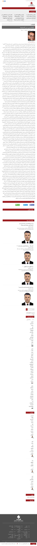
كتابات (12, 535)
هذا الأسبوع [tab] (28, 319)
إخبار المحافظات (17, 526)
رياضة (12, 527)
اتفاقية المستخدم (10, 537)
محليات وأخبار (11, 526)
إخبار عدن (26, 527)
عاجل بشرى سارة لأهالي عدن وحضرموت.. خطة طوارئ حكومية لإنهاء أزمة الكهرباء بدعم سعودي (7, 17)
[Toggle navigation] (33, 8)
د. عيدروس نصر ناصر (31, 41)
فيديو (26, 537)
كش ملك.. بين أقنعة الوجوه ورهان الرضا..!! (25, 246)
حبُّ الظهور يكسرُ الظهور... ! (28, 266)
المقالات (31, 413)
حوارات (12, 529)
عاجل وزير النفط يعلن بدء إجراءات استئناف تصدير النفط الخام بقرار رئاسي (30, 16)
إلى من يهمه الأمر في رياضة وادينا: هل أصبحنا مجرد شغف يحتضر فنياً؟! (26, 224)
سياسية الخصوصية (18, 538)
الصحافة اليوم (11, 531)
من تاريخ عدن (25, 534)
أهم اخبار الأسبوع (17, 535)
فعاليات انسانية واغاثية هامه (25, 532)
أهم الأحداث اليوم (18, 527)
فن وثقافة (18, 531)
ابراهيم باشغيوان (30, 226)
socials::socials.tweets (30, 497)
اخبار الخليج (25, 535)
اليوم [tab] (33, 319)
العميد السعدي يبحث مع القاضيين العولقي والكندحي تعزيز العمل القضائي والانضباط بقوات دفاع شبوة (31, 333)
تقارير (26, 526)
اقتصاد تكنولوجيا (10, 534)
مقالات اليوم (11, 536)
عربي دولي (25, 529)
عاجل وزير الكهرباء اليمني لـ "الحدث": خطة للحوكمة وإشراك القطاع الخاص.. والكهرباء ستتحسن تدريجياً (19, 17)
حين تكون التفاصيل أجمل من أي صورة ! (26, 287)
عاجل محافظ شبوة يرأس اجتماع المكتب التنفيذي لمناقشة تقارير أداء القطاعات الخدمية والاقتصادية (31, 396)
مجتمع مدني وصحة (18, 530)
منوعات (19, 534)
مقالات (26, 536)
